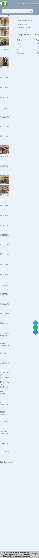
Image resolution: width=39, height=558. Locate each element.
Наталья (20, 43)
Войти (25, 4)
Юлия (19, 50)
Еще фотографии (6, 462)
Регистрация (34, 4)
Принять (34, 554)
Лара (19, 46)
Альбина (20, 53)
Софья (19, 40)
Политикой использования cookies (16, 556)
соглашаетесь (23, 554)
